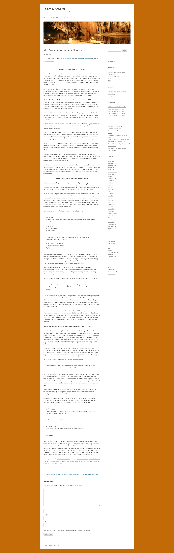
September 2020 (112, 178)
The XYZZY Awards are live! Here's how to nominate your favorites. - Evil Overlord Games (118, 142)
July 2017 (110, 193)
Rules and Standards (113, 252)
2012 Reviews (61, 459)
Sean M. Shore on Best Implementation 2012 (58, 475)
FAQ (109, 248)
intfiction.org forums (113, 76)
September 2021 (112, 172)
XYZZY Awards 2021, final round (116, 115)
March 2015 (111, 209)
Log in (109, 267)
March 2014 (111, 222)
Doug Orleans (111, 135)
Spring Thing (111, 94)
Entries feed (111, 269)
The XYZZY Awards (54, 8)
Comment (47, 488)
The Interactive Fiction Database (116, 72)
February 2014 (112, 224)
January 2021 (111, 174)
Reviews (67, 459)
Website (46, 522)
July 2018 (110, 185)
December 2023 (112, 163)
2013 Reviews (111, 243)
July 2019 (110, 183)
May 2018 (110, 189)
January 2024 (111, 161)
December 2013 (112, 226)
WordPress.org (112, 274)
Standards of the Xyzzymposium (59, 17)
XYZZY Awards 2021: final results (117, 113)
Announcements (112, 246)
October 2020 (111, 176)
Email (46, 515)
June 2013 (110, 230)
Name (46, 508)
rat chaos (69, 58)
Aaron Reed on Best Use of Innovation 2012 (86, 475)
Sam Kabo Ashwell (57, 463)
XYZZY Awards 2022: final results (117, 107)
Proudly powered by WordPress (52, 545)
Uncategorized (112, 254)
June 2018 (110, 187)
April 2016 (110, 202)
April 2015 (110, 207)
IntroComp (111, 96)
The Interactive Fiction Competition (117, 91)
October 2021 (111, 170)
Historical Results (112, 61)
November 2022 (112, 167)
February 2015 (112, 211)
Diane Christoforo (55, 461)
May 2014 (110, 217)
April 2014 (110, 220)
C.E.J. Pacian (47, 461)
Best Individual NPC (94, 459)
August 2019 (111, 180)
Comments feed (112, 272)
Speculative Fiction (49, 61)
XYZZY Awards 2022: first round (116, 111)
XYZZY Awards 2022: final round (116, 109)
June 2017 (110, 196)
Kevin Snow (111, 148)
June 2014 (110, 215)
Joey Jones (70, 461)
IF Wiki (109, 81)
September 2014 (112, 213)
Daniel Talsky (111, 131)
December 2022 (112, 165)
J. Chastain (64, 461)
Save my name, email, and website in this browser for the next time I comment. (67, 531)
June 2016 (110, 198)
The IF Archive (111, 74)
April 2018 (110, 191)
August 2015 (111, 204)
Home (45, 17)
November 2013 (112, 228)
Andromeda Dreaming (84, 58)
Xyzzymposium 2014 (113, 256)
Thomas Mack (93, 461)
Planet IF (110, 78)
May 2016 (110, 200)
